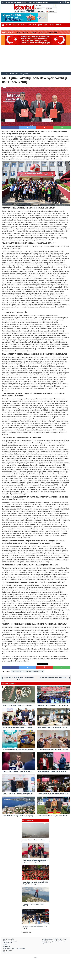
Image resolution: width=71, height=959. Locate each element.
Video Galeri (39, 11)
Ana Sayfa (39, 9)
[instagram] (65, 2)
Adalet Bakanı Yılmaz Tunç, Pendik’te (53, 677)
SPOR (22, 25)
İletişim (50, 9)
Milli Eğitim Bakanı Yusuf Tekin (35, 671)
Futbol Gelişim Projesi (17, 671)
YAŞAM (46, 25)
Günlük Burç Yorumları (9, 941)
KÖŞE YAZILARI (6, 28)
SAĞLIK (52, 25)
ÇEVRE (40, 25)
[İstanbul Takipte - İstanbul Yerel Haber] (24, 8)
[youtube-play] (68, 2)
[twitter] (61, 2)
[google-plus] (63, 2)
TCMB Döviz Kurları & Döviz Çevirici (14, 948)
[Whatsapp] (62, 127)
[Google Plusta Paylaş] (44, 127)
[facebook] (58, 2)
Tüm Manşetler (7, 950)
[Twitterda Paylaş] (27, 127)
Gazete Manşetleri (8, 939)
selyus (35, 957)
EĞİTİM (58, 25)
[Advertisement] (35, 58)
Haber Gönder (7, 943)
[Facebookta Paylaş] (10, 667)
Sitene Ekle (6, 946)
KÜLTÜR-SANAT (31, 25)
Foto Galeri (51, 11)
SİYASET (8, 25)
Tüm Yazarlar (7, 952)
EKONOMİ (16, 25)
